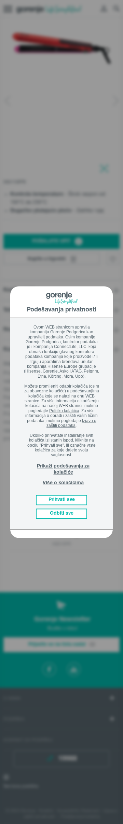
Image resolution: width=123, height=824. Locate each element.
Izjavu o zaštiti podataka (71, 423)
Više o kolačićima (63, 483)
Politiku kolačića (64, 410)
